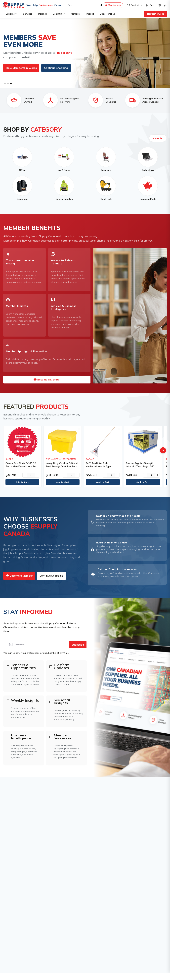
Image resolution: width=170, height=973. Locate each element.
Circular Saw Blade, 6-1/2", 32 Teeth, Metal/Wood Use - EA (20, 465)
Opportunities (107, 13)
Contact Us (134, 5)
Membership (114, 5)
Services (27, 13)
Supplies (10, 13)
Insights (42, 13)
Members (76, 13)
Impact (90, 13)
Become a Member (17, 71)
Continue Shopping (48, 71)
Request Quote (155, 13)
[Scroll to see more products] (163, 450)
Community (59, 13)
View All (158, 138)
